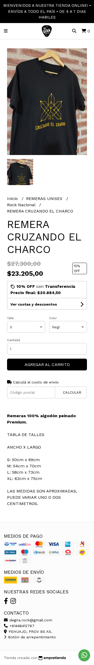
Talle (10, 318)
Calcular (72, 392)
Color (53, 318)
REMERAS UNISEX (45, 198)
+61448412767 (21, 626)
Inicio (13, 198)
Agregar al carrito (47, 364)
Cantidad (13, 340)
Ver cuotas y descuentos (33, 304)
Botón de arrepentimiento (31, 637)
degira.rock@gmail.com (30, 620)
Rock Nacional (22, 204)
